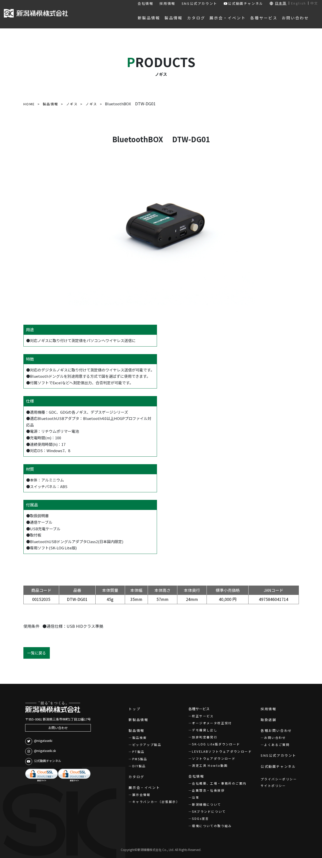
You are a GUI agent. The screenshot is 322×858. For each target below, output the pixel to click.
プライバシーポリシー (279, 779)
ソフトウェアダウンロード (213, 758)
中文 (314, 3)
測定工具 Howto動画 (210, 765)
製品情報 (136, 730)
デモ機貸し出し (204, 730)
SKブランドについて (209, 811)
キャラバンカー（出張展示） (156, 801)
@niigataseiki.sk (45, 750)
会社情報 (145, 3)
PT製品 (138, 751)
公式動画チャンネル (245, 3)
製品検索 (139, 737)
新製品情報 (138, 719)
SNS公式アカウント (199, 3)
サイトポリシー (273, 785)
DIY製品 (139, 766)
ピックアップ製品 (146, 744)
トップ (134, 708)
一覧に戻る (36, 652)
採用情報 (167, 3)
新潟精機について (206, 804)
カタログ (136, 776)
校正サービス (203, 716)
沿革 (195, 797)
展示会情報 (141, 794)
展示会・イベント (144, 787)
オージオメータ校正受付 (212, 723)
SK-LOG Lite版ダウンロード (216, 744)
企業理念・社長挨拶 (208, 790)
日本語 (281, 3)
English (298, 3)
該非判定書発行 (204, 737)
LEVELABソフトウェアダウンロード (222, 751)
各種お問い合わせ (276, 730)
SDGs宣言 (200, 818)
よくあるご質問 (277, 744)
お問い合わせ (58, 727)
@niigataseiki (43, 740)
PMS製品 (139, 759)
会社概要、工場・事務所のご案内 (219, 783)
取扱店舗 (268, 719)
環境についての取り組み (212, 826)
